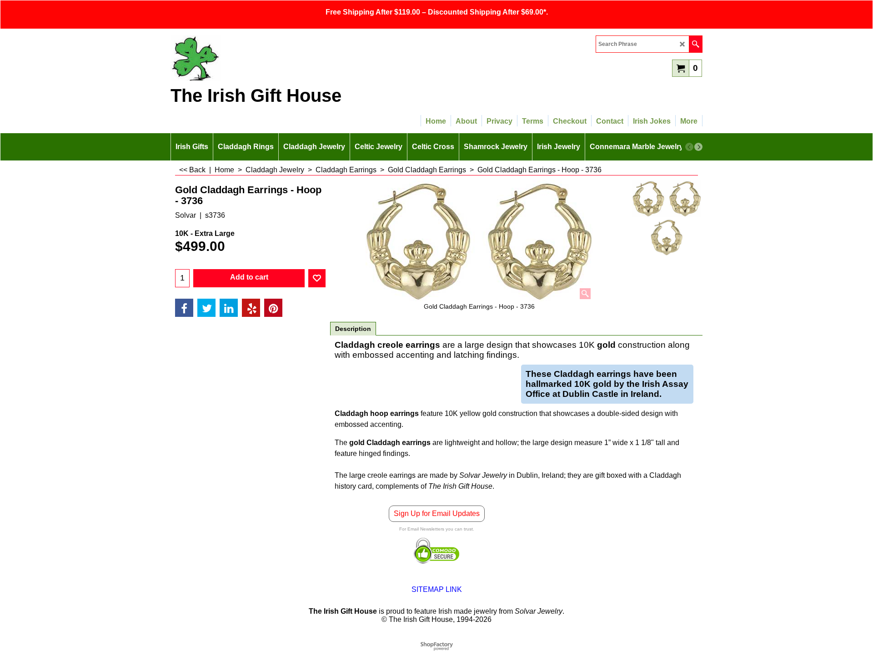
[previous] (689, 147)
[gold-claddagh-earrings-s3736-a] (667, 237)
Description (353, 328)
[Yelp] (251, 308)
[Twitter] (206, 308)
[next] (698, 147)
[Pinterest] (273, 308)
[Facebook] (184, 308)
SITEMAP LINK (436, 589)
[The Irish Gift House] (250, 58)
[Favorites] (317, 278)
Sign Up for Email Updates (437, 513)
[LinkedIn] (229, 308)
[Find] (695, 44)
